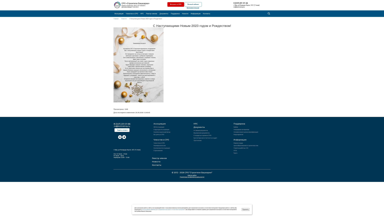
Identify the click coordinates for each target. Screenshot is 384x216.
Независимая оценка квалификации (246, 132)
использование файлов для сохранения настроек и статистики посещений (163, 209)
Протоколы (197, 140)
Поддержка (239, 124)
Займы (236, 127)
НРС (142, 14)
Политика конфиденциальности (192, 177)
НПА (235, 150)
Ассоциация (160, 124)
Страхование (158, 150)
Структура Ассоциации (161, 129)
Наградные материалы (241, 129)
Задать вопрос (122, 130)
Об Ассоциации (159, 127)
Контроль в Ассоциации (162, 148)
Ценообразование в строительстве (246, 145)
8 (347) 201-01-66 (241, 3)
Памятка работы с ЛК (241, 148)
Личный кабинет (193, 4)
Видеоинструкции (193, 8)
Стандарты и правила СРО (202, 135)
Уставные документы (201, 130)
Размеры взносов (160, 145)
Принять (245, 209)
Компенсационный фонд (162, 132)
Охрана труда (238, 143)
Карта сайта (192, 175)
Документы (199, 127)
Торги (235, 153)
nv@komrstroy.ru (239, 7)
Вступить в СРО (175, 4)
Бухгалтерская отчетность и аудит (205, 138)
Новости (156, 162)
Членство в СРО (161, 140)
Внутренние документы (202, 133)
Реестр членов (151, 14)
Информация (240, 140)
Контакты (206, 14)
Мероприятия (238, 134)
